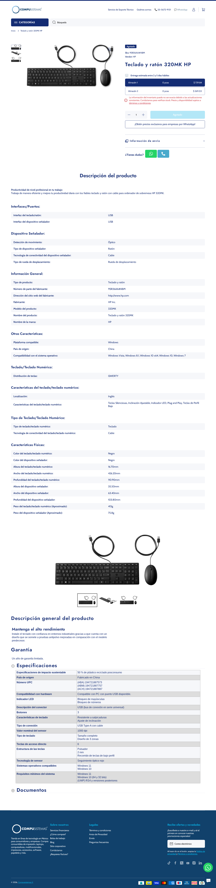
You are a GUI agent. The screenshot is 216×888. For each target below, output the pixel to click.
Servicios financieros (59, 830)
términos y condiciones (140, 103)
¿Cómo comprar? (58, 834)
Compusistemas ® (25, 882)
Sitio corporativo (58, 846)
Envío (92, 838)
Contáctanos (56, 850)
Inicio (13, 31)
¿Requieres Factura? (59, 854)
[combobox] (127, 22)
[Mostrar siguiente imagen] (201, 560)
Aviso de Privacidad (98, 834)
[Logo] (27, 10)
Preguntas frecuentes (99, 842)
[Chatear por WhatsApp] (208, 867)
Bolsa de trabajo (57, 838)
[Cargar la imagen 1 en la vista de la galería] (16, 47)
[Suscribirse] (201, 844)
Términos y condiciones (100, 830)
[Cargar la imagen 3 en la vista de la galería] (16, 59)
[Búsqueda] (53, 22)
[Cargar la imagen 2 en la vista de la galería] (16, 53)
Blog (52, 842)
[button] (203, 9)
